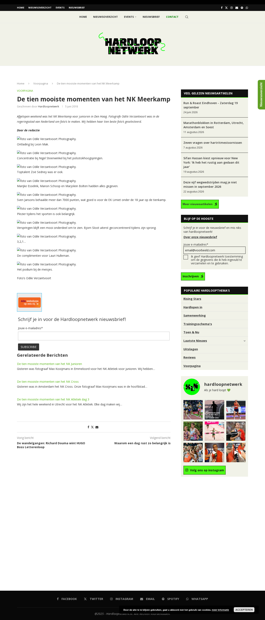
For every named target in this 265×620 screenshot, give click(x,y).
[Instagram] (231, 7)
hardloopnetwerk (48, 106)
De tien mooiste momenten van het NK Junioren (49, 364)
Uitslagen (190, 349)
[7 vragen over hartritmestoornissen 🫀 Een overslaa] (236, 409)
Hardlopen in (192, 307)
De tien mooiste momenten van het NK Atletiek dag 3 (53, 399)
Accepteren (244, 610)
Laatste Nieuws (195, 341)
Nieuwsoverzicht (40, 7)
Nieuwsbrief (77, 7)
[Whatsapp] (247, 7)
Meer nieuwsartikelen (198, 204)
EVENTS (60, 7)
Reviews (189, 357)
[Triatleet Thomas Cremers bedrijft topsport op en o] (193, 431)
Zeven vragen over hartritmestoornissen (212, 143)
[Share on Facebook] (88, 427)
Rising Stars (192, 299)
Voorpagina (40, 83)
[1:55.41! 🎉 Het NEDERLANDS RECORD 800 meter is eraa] (193, 409)
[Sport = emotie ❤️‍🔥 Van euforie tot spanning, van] (236, 431)
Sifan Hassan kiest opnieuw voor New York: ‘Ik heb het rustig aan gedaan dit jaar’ (211, 162)
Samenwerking (194, 315)
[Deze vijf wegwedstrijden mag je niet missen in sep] (214, 409)
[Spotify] (242, 7)
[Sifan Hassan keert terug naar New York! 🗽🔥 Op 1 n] (214, 431)
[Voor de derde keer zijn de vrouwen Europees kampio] (236, 452)
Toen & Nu (191, 332)
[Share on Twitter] (92, 427)
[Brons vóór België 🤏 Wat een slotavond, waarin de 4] (214, 452)
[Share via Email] (96, 427)
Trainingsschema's (197, 324)
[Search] (187, 17)
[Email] (236, 7)
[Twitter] (226, 7)
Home (20, 7)
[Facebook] (221, 7)
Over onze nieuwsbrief (200, 237)
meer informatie (220, 609)
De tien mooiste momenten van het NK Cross (48, 382)
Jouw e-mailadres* (195, 244)
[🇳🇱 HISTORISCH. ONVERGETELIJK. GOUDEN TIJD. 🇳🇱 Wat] (193, 452)
